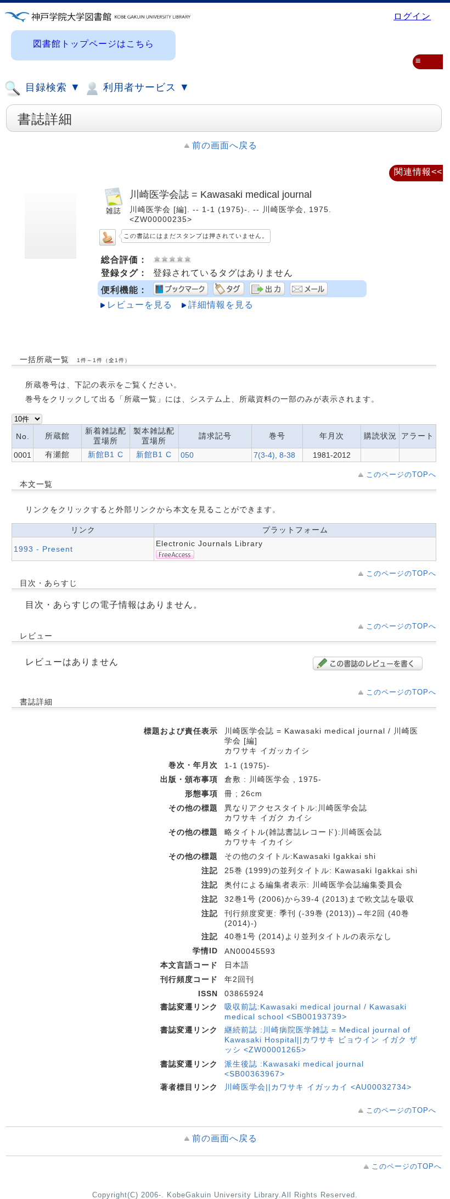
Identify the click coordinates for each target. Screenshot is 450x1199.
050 (187, 455)
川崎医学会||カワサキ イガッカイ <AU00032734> (318, 1087)
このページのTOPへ (401, 474)
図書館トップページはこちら (93, 43)
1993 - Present (43, 549)
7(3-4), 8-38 (274, 455)
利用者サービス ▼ (145, 87)
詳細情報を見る (221, 304)
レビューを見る (139, 304)
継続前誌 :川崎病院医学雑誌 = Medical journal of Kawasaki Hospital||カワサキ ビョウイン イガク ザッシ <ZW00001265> (321, 1039)
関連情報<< (418, 171)
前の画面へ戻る (224, 145)
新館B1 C (105, 454)
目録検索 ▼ (51, 87)
